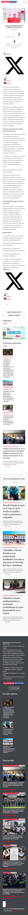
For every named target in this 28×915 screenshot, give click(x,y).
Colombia (11, 19)
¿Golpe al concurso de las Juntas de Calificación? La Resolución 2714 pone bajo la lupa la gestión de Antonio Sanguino (13, 864)
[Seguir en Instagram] (14, 688)
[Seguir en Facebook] (10, 688)
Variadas (14, 21)
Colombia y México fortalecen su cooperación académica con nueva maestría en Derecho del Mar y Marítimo (8, 396)
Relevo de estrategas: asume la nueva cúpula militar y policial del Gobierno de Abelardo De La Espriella (13, 811)
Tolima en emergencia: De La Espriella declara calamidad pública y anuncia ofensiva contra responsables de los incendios (14, 453)
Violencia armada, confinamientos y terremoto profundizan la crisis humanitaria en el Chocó (8, 420)
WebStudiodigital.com (18, 910)
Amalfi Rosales (7, 845)
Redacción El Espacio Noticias (10, 446)
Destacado (12, 789)
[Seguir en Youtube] (17, 688)
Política (16, 19)
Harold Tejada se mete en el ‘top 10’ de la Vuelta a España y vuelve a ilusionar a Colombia (14, 511)
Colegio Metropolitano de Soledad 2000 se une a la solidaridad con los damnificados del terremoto (13, 837)
